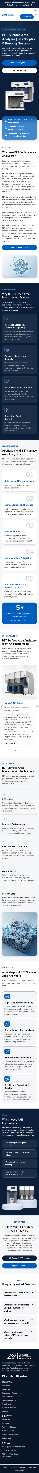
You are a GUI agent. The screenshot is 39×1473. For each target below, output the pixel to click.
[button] (2, 706)
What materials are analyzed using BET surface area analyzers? (16, 1308)
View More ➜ (10, 739)
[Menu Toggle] (36, 15)
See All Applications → (19, 620)
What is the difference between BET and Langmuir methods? (16, 1335)
